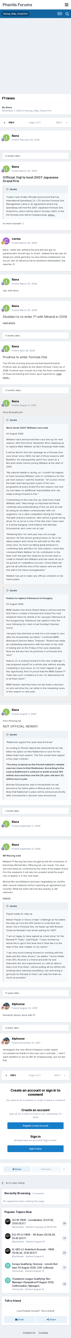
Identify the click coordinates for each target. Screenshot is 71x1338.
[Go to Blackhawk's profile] (8, 1221)
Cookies (43, 1332)
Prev (11, 122)
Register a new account (35, 1125)
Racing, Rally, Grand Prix (38, 110)
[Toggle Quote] (7, 189)
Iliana (9, 107)
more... (51, 214)
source (6, 898)
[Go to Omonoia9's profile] (8, 1266)
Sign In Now (35, 1148)
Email (20, 1319)
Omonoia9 (17, 1271)
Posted (26, 139)
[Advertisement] (35, 55)
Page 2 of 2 (35, 122)
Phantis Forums (17, 4)
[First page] (4, 122)
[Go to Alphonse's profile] (6, 1006)
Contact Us (29, 1332)
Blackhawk (18, 1227)
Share (17, 1169)
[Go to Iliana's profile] (6, 137)
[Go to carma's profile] (6, 241)
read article (9, 322)
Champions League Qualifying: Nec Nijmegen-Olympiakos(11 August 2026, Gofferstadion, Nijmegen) (33, 1282)
